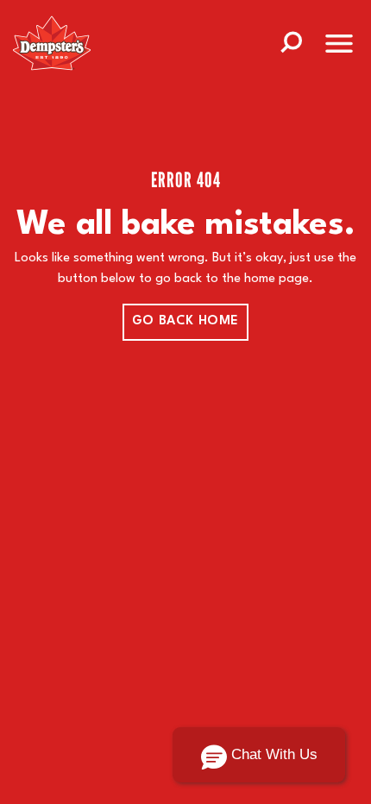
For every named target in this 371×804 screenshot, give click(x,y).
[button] (259, 754)
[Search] (291, 40)
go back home (185, 321)
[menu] (339, 47)
